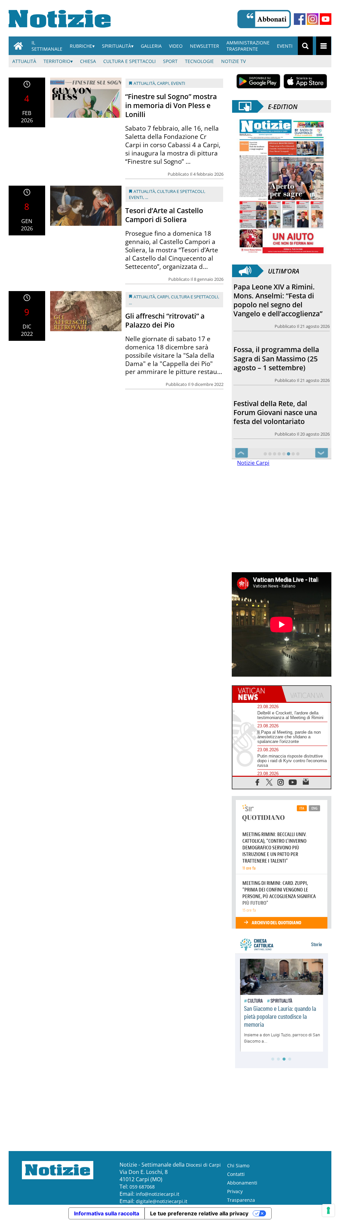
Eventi (285, 46)
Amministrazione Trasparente (248, 45)
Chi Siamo (238, 1165)
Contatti (236, 1174)
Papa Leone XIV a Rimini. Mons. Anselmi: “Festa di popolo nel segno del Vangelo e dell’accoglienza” (277, 300)
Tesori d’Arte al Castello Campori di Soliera (164, 215)
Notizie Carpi (253, 462)
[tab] (257, 694)
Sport (170, 61)
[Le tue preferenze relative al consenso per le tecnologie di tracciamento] (328, 1210)
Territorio (56, 61)
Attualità (24, 61)
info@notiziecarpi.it (157, 1194)
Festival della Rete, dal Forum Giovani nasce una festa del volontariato (275, 412)
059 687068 (142, 1187)
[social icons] (257, 782)
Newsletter (204, 46)
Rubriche (81, 46)
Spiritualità (116, 46)
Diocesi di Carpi (203, 1165)
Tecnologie (199, 61)
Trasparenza (241, 1200)
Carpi (163, 83)
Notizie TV (233, 61)
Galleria (151, 46)
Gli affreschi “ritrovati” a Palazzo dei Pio (165, 320)
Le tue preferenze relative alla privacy (199, 1213)
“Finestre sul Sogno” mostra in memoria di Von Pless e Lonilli (171, 105)
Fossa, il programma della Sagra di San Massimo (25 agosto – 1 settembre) (276, 358)
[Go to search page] (305, 45)
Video (176, 46)
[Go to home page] (18, 45)
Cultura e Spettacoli (129, 61)
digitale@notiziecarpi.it (161, 1201)
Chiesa (88, 61)
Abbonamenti (242, 1183)
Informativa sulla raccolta (106, 1213)
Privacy (235, 1191)
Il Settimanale (47, 45)
